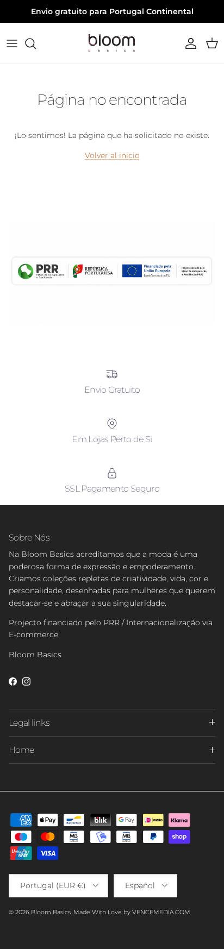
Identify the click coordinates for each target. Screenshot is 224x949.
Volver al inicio (112, 155)
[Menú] (12, 43)
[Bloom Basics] (112, 43)
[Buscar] (36, 43)
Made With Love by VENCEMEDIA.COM (131, 912)
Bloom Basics (51, 912)
